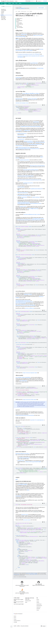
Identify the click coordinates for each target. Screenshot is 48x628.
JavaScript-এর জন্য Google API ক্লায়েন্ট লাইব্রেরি (33, 461)
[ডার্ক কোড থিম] (43, 82)
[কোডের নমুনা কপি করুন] (44, 82)
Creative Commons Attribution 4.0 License (31, 573)
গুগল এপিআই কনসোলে (34, 63)
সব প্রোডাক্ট (15, 622)
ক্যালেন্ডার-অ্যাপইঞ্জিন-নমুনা (29, 308)
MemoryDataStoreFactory (21, 136)
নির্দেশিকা (5, 3)
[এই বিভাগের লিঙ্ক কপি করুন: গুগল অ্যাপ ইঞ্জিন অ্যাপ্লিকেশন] (26, 291)
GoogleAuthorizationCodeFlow (28, 182)
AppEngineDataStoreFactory (22, 133)
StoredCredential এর (30, 142)
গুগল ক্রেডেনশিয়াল (19, 377)
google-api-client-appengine (32, 98)
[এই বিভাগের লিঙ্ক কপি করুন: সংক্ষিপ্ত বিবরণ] (23, 30)
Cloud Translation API (21, 8)
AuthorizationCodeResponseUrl (22, 192)
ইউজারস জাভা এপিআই (28, 294)
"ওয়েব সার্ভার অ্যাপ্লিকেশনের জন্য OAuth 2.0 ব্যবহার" (32, 214)
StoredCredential (18, 130)
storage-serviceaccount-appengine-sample (30, 372)
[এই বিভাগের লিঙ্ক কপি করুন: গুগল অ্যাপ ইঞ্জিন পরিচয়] (26, 91)
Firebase (38, 602)
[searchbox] (6, 6)
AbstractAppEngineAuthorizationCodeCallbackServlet (24, 301)
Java (16, 1)
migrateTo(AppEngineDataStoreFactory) (35, 144)
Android (38, 599)
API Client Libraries (9, 1)
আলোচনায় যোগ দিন (28, 600)
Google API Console (24, 514)
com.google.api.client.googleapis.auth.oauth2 (24, 54)
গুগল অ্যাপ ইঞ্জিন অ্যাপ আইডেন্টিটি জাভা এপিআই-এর (30, 93)
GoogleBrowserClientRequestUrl (24, 457)
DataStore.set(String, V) (36, 197)
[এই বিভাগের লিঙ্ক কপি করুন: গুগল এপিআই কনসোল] (27, 60)
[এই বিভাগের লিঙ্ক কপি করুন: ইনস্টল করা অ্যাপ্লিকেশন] (26, 418)
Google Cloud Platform (17, 620)
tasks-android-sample (26, 519)
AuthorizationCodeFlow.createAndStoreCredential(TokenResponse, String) (29, 179)
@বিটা (17, 479)
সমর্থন (16, 3)
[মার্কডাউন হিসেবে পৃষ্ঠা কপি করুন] (37, 16)
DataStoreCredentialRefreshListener (24, 147)
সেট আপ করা (36, 208)
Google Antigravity (39, 605)
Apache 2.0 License (16, 574)
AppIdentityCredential (19, 98)
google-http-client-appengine (30, 305)
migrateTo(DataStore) (19, 145)
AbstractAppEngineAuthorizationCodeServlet (23, 300)
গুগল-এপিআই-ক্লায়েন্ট (36, 54)
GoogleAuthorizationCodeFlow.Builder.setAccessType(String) (31, 126)
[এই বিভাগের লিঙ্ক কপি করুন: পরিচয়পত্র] (21, 73)
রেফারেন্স (9, 3)
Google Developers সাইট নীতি (33, 574)
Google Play (38, 608)
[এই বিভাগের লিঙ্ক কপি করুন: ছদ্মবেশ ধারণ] (21, 410)
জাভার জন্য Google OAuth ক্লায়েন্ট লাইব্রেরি (18, 602)
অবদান (26, 602)
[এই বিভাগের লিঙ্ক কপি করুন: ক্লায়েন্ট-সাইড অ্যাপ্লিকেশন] (27, 451)
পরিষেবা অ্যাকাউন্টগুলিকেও (26, 377)
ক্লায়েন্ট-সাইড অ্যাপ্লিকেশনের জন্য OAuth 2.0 (22, 453)
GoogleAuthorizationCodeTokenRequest (24, 195)
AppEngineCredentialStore (28, 141)
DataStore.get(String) (20, 187)
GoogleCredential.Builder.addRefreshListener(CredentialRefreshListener (27, 148)
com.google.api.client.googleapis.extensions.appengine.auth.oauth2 (28, 55)
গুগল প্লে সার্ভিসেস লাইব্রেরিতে (22, 484)
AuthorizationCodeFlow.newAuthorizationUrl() (30, 169)
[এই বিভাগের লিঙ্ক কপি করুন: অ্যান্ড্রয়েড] (20, 477)
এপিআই (20, 3)
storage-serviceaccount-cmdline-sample (29, 399)
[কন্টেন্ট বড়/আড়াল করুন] (22, 18)
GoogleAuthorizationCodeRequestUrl (36, 188)
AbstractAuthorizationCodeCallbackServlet (24, 219)
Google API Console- (23, 206)
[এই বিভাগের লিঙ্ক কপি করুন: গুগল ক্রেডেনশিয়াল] (24, 75)
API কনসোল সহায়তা (40, 68)
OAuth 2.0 (17, 39)
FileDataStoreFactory (20, 139)
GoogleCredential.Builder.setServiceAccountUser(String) (25, 415)
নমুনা (13, 3)
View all (38, 610)
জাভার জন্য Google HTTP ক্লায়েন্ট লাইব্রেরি (18, 600)
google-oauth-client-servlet (36, 219)
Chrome (15, 617)
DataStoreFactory (27, 130)
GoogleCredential (24, 34)
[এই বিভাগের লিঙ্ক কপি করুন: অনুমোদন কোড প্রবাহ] (26, 153)
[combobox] (30, 1)
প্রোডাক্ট (19, 11)
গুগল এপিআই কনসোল (23, 380)
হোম (1, 3)
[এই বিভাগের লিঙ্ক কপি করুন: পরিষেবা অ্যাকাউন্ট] (24, 375)
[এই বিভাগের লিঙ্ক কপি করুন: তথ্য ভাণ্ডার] (22, 118)
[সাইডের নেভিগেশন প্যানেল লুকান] (11, 626)
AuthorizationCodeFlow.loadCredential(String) (37, 165)
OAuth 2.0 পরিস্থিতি (30, 208)
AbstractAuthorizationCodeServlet (38, 218)
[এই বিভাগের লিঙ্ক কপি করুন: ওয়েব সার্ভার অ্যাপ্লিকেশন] (26, 212)
